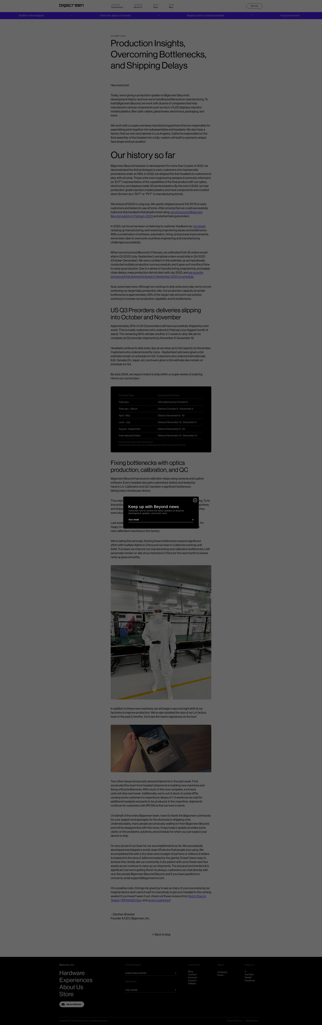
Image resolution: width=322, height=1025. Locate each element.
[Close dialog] (195, 500)
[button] (193, 520)
